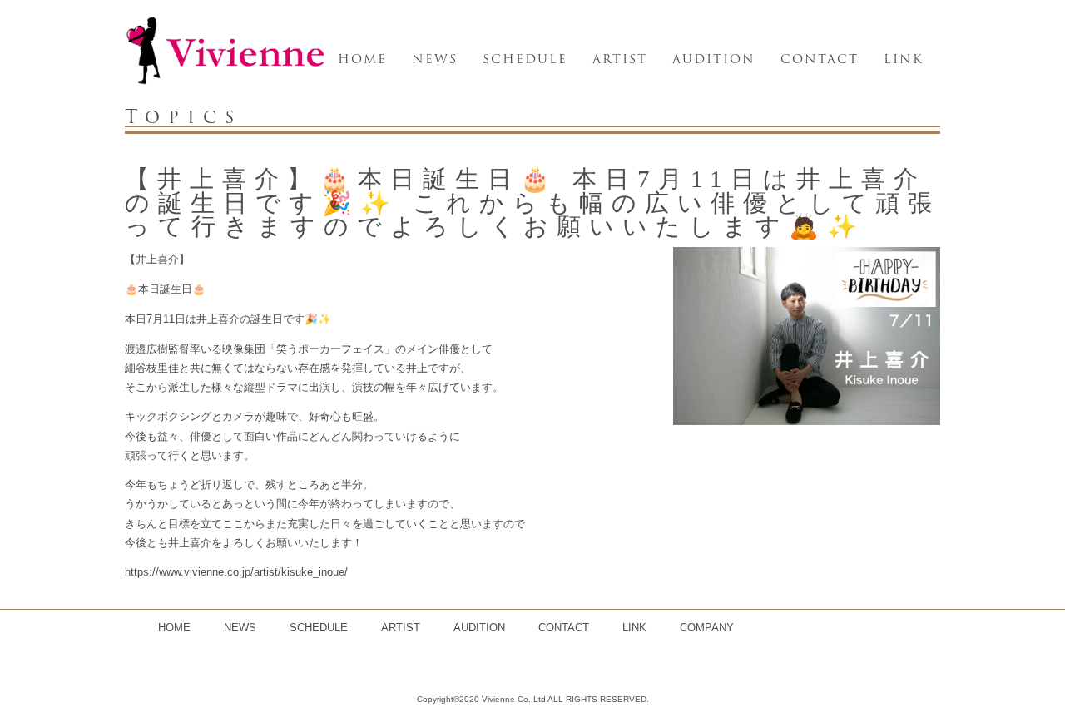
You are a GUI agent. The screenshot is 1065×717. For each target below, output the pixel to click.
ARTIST (619, 59)
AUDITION (713, 59)
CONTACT (819, 59)
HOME (362, 59)
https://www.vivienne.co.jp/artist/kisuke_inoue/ (236, 572)
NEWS (435, 59)
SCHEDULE (525, 59)
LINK (904, 59)
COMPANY (707, 627)
